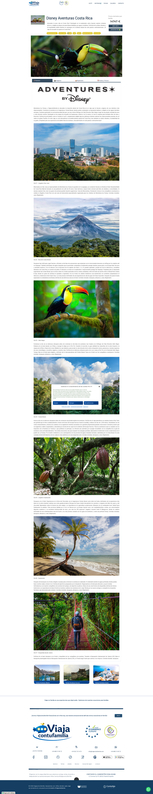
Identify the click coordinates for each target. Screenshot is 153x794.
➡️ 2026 (69, 33)
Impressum (85, 406)
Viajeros (113, 3)
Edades (70, 764)
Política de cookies (66, 406)
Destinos (55, 764)
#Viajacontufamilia (60, 788)
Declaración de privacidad (76, 406)
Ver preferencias (89, 403)
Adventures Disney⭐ (52, 33)
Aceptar (56, 403)
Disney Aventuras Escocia (73, 683)
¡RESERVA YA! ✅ (115, 29)
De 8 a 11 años (62, 33)
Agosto (79, 33)
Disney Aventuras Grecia (101, 683)
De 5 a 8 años (97, 33)
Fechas (106, 3)
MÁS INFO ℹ (115, 26)
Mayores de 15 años (87, 33)
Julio (74, 33)
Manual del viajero (87, 764)
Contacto (121, 3)
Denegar (71, 403)
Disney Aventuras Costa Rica (69, 18)
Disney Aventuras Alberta (43, 683)
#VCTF (90, 3)
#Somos (77, 764)
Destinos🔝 (98, 3)
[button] (99, 386)
